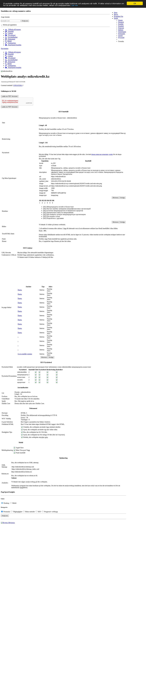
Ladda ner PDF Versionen (10, 96)
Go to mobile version (25, 354)
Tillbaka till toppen (14, 29)
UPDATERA (17, 85)
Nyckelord (11, 35)
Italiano (120, 30)
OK (134, 3)
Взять (20, 290)
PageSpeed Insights (14, 45)
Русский (121, 37)
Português (121, 34)
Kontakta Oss (118, 16)
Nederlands (122, 32)
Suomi (120, 35)
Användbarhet (12, 37)
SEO (39, 512)
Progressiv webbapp (51, 512)
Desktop (6, 503)
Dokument (11, 39)
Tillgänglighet (18, 512)
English (120, 24)
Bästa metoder (30, 512)
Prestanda (6, 512)
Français (121, 28)
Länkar (10, 33)
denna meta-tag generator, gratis (102, 154)
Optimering (11, 43)
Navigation (4, 48)
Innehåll (10, 31)
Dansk (120, 20)
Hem (115, 12)
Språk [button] (116, 18)
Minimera (115, 197)
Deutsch (121, 22)
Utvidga (122, 197)
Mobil (9, 41)
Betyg (116, 14)
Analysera (25, 21)
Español (121, 26)
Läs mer (74, 5)
